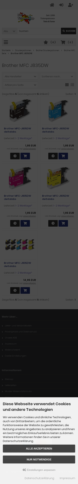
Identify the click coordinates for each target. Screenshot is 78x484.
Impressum (67, 478)
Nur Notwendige (39, 459)
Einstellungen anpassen (40, 469)
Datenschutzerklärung (39, 478)
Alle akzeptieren (39, 448)
